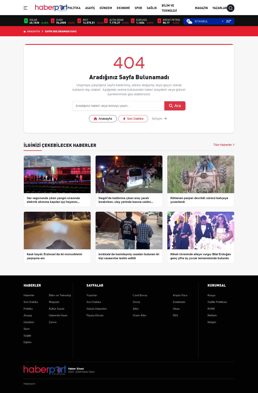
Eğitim (28, 342)
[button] (25, 9)
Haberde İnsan (58, 315)
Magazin (201, 7)
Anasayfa (33, 31)
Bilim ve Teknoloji (60, 295)
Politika (73, 7)
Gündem (106, 7)
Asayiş (90, 7)
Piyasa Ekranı (95, 315)
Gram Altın (139, 315)
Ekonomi (123, 7)
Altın (135, 308)
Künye (211, 295)
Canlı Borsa (140, 295)
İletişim (157, 119)
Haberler (29, 295)
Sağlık (152, 7)
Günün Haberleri (97, 308)
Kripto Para (180, 295)
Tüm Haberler (222, 145)
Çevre (52, 322)
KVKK (211, 308)
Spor (138, 7)
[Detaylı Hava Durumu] (189, 21)
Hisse (176, 308)
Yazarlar (219, 7)
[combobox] (209, 21)
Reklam (212, 315)
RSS (175, 315)
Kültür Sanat (56, 308)
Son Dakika (135, 119)
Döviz (136, 302)
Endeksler (179, 302)
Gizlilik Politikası (217, 302)
